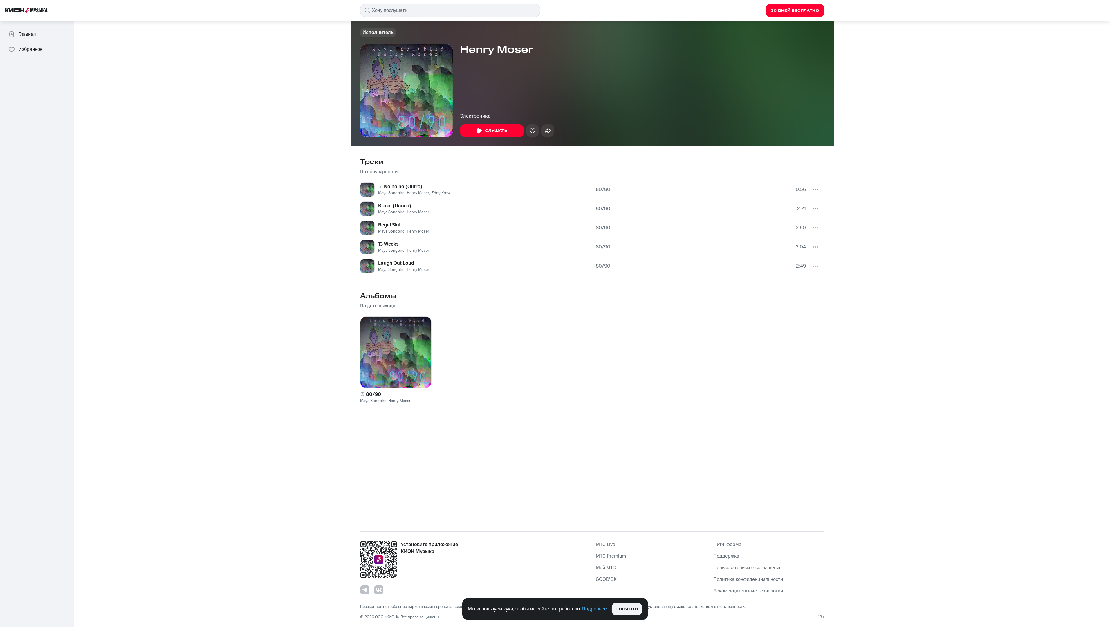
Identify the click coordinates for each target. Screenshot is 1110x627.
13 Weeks (388, 244)
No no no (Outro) (403, 186)
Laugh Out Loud (396, 263)
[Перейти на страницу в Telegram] (364, 589)
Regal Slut (389, 224)
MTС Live (605, 544)
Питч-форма (727, 544)
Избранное (31, 49)
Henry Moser (418, 193)
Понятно (627, 609)
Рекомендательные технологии (748, 591)
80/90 (603, 189)
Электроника (475, 116)
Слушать (496, 130)
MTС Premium (611, 556)
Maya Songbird (391, 193)
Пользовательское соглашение (748, 567)
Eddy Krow (441, 193)
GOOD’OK (606, 579)
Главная (27, 34)
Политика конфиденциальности (748, 579)
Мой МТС (606, 567)
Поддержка (726, 556)
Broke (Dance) (394, 205)
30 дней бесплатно (795, 10)
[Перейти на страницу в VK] (378, 589)
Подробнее (594, 609)
